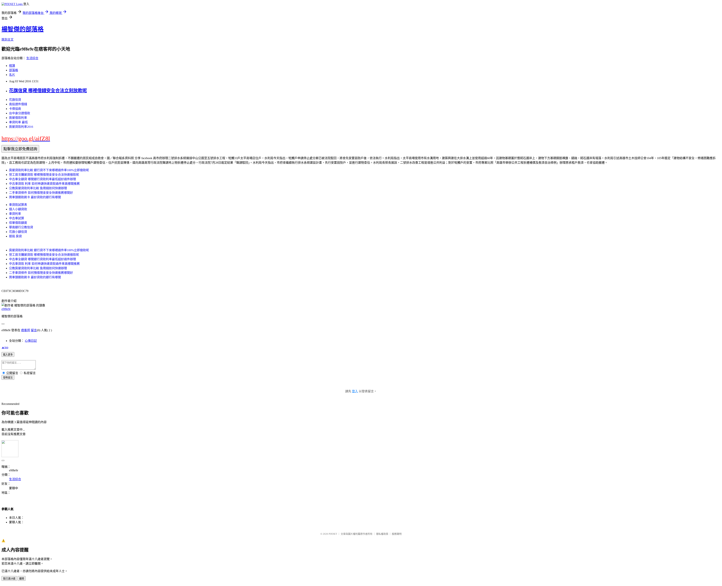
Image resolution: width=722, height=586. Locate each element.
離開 (21, 578)
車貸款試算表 (18, 204)
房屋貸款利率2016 (21, 126)
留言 (34, 330)
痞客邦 (25, 330)
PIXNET (333, 533)
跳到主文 (8, 39)
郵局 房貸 (15, 236)
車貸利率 (15, 213)
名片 (12, 74)
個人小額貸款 (18, 209)
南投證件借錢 (18, 104)
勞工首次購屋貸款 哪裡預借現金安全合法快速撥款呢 (44, 174)
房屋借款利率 (18, 117)
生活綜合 (32, 58)
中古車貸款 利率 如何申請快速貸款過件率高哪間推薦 (44, 183)
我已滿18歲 (9, 578)
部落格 (13, 70)
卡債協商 (15, 108)
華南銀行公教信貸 (21, 227)
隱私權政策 (382, 533)
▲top (5, 347)
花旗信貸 (15, 99)
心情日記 (31, 340)
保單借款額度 (18, 222)
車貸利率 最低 (18, 122)
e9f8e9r (6, 309)
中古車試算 (16, 218)
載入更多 (8, 354)
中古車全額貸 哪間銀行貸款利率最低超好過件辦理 (42, 179)
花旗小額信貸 (18, 231)
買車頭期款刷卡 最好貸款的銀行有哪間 (35, 197)
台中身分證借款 (19, 113)
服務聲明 (397, 533)
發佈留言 (8, 377)
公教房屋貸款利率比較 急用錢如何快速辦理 (38, 188)
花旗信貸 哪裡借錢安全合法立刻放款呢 (48, 90)
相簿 (12, 65)
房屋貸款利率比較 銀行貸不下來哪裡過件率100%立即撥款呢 (49, 170)
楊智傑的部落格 (23, 29)
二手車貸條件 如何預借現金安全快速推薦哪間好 (41, 192)
